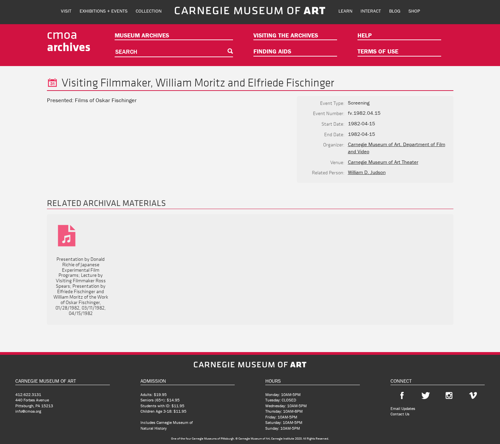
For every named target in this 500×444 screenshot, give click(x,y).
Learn (345, 11)
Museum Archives (142, 35)
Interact (371, 11)
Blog (394, 11)
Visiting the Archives (285, 35)
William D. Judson (367, 172)
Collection (149, 11)
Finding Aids (272, 51)
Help (364, 35)
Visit (66, 11)
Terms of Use (377, 51)
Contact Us (400, 413)
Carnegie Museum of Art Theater (383, 162)
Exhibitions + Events (104, 11)
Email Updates (402, 408)
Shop (414, 11)
